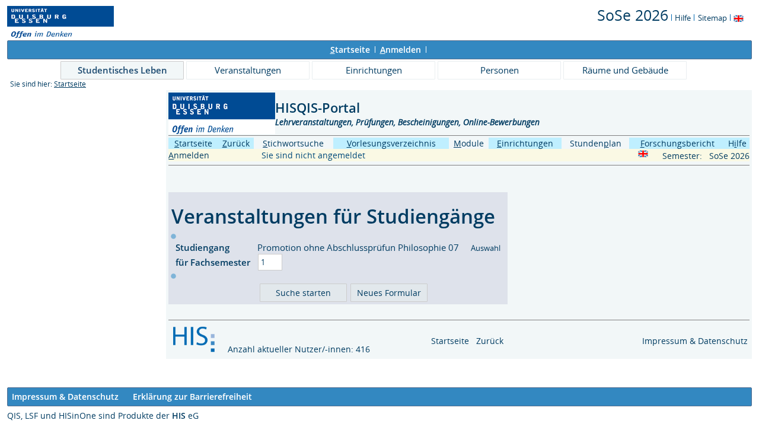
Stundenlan (595, 143)
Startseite (70, 83)
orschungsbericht (677, 143)
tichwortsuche (293, 143)
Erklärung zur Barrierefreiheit (192, 396)
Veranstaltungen (248, 70)
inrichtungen (525, 143)
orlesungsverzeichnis (391, 143)
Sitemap (712, 17)
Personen (499, 70)
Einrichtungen (374, 70)
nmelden (400, 49)
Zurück (489, 340)
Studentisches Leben (122, 70)
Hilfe (683, 17)
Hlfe (737, 143)
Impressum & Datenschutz (695, 340)
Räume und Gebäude (625, 70)
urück (236, 143)
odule (469, 143)
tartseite (350, 49)
